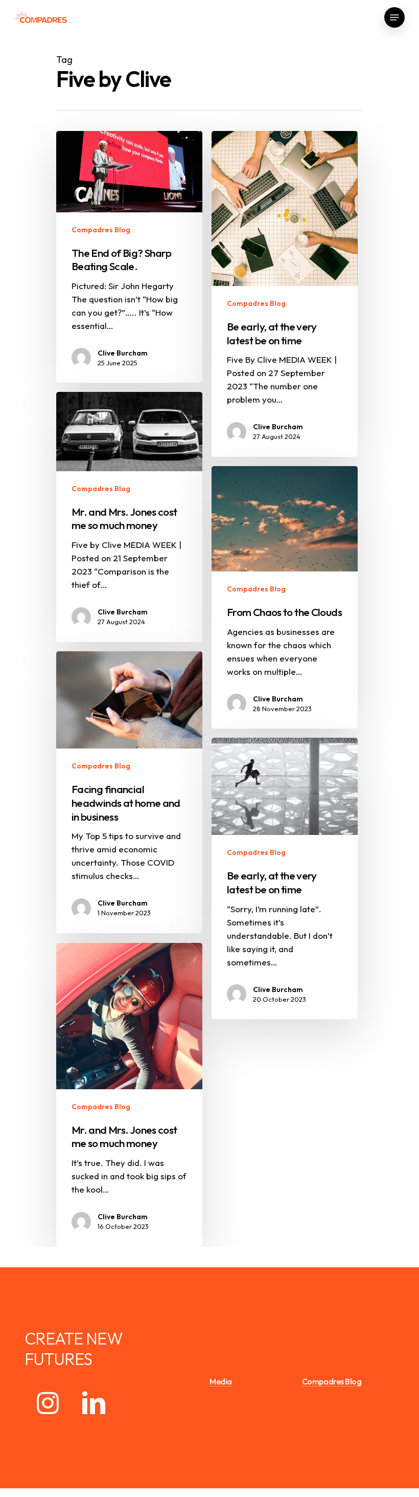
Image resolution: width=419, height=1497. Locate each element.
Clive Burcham (123, 353)
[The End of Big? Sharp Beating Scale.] (129, 257)
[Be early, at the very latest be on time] (285, 879)
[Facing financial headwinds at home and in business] (129, 792)
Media (221, 1381)
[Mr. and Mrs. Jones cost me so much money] (129, 517)
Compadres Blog (101, 229)
